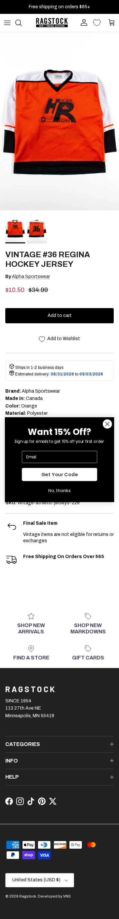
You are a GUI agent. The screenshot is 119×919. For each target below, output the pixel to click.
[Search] (22, 23)
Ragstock (27, 896)
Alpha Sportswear (31, 276)
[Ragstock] (51, 22)
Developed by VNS (54, 896)
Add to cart (60, 315)
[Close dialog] (107, 424)
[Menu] (7, 23)
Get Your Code (59, 474)
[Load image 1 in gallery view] (59, 121)
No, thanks (59, 490)
